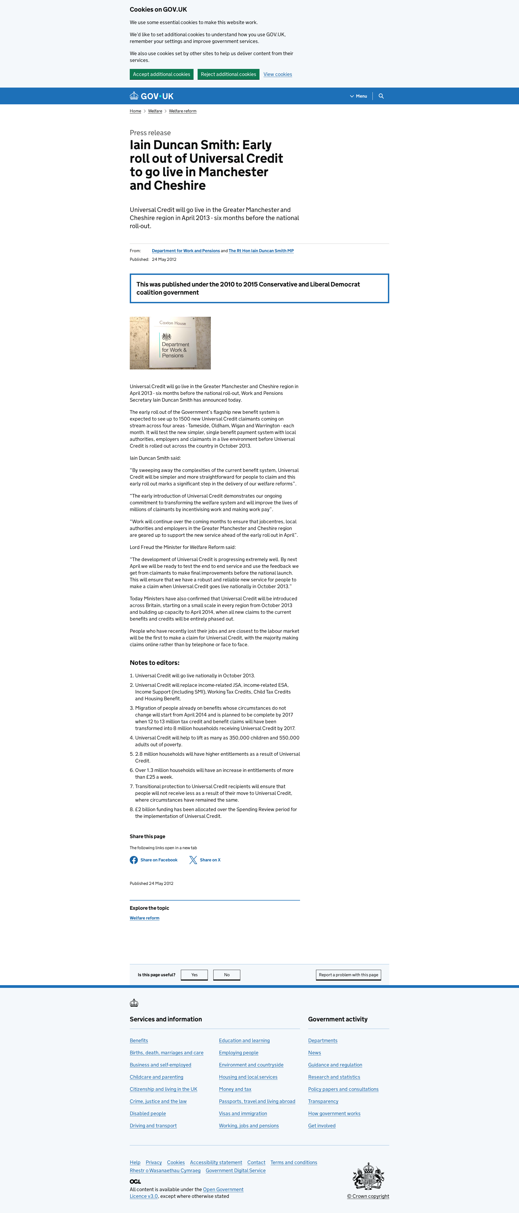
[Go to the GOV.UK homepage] (152, 96)
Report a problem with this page (348, 974)
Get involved (322, 1125)
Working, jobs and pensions (249, 1125)
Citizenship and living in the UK (163, 1089)
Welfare (155, 111)
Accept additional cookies (161, 74)
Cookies (176, 1162)
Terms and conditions (294, 1162)
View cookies (278, 74)
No (232, 974)
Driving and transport (153, 1125)
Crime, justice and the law (158, 1101)
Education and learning (244, 1040)
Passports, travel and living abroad (257, 1101)
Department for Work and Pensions (186, 250)
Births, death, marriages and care (167, 1052)
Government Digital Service (236, 1170)
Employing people (238, 1052)
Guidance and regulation (335, 1065)
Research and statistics (334, 1077)
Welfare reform (183, 111)
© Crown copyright (368, 1196)
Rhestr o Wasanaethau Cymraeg (165, 1170)
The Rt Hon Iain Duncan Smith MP (261, 250)
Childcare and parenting (156, 1077)
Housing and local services (248, 1077)
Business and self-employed (160, 1065)
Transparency (323, 1101)
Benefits (139, 1040)
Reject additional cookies (228, 74)
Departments (323, 1040)
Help (135, 1162)
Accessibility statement (216, 1162)
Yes (199, 974)
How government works (334, 1113)
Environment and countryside (251, 1065)
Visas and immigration (243, 1113)
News (314, 1052)
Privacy (154, 1162)
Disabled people (148, 1113)
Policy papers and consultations (343, 1089)
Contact (256, 1162)
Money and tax (235, 1089)
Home (135, 111)
